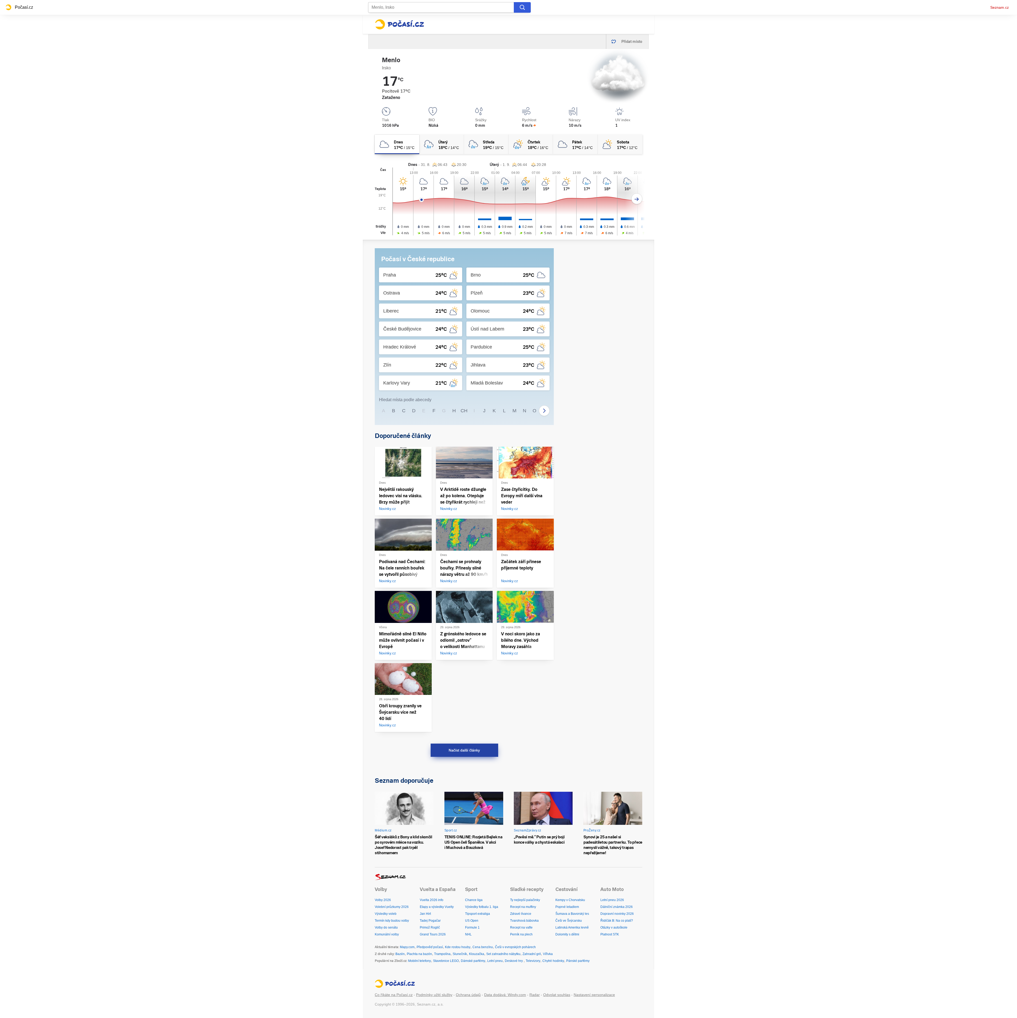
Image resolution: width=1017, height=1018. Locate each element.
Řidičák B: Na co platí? (616, 920)
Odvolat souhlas (556, 995)
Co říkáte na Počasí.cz (394, 995)
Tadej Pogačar (430, 920)
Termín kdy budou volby (392, 920)
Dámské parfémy (473, 961)
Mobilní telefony (419, 961)
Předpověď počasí (430, 947)
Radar (534, 995)
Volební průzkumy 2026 (392, 907)
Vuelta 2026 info (431, 900)
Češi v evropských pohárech (515, 947)
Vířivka (548, 954)
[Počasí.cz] (399, 24)
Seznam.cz (999, 7)
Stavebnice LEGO (446, 961)
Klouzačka (476, 954)
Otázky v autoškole (613, 927)
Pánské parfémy (578, 961)
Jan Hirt (425, 914)
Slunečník (460, 954)
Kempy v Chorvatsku (570, 900)
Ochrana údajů (468, 995)
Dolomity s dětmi (567, 934)
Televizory (533, 961)
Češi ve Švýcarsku (568, 920)
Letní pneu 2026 (612, 900)
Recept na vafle (521, 927)
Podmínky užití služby (434, 995)
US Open (471, 920)
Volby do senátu (386, 927)
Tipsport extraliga (477, 914)
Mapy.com (407, 947)
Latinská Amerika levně (572, 927)
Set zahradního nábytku (503, 954)
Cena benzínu (482, 947)
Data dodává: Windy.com (505, 995)
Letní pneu (495, 961)
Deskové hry (514, 961)
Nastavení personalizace (594, 995)
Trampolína (442, 954)
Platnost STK (609, 934)
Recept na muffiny (523, 907)
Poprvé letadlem (567, 907)
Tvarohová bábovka (524, 920)
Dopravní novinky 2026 (617, 914)
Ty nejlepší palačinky (525, 900)
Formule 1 (472, 927)
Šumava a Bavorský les (572, 914)
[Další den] (636, 198)
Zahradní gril (532, 954)
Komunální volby (387, 934)
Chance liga (474, 900)
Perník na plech (521, 934)
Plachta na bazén (419, 954)
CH (464, 410)
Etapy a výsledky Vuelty (437, 907)
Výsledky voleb (385, 914)
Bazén (400, 954)
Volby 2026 (383, 900)
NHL (468, 934)
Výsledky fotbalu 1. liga (481, 907)
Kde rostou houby (457, 947)
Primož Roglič (430, 927)
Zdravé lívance (520, 914)
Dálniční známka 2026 (616, 907)
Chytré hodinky (553, 961)
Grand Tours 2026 (433, 934)
